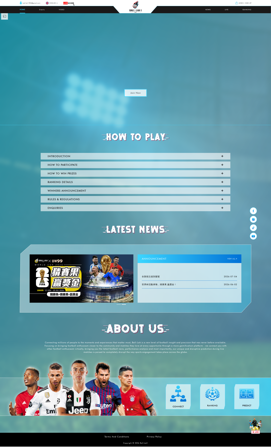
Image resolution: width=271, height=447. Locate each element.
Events (42, 10)
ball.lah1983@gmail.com (31, 3)
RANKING (247, 10)
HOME (22, 9)
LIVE (227, 10)
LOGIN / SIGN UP (245, 3)
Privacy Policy (154, 436)
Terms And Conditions (116, 436)
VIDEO (62, 10)
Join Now (135, 92)
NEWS (208, 10)
